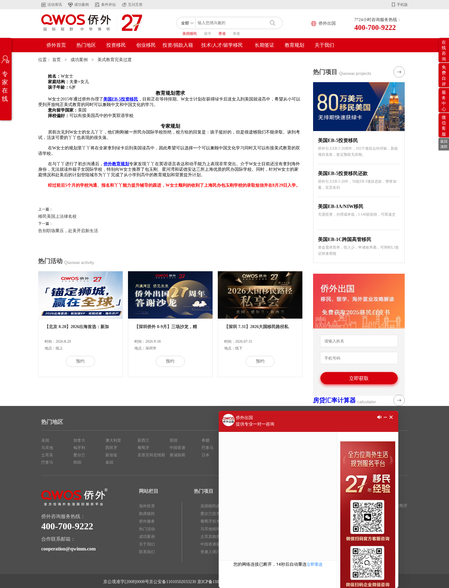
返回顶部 (443, 144)
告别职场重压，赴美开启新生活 (68, 230)
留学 (207, 33)
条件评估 (108, 4)
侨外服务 (147, 521)
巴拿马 (47, 462)
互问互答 (135, 4)
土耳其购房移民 (214, 536)
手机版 (402, 4)
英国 (173, 440)
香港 (222, 33)
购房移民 (147, 513)
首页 (56, 59)
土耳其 (47, 455)
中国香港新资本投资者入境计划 (216, 548)
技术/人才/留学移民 (222, 45)
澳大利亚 (113, 440)
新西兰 (143, 440)
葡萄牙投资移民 (214, 521)
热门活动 (147, 529)
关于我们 (324, 45)
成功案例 (81, 4)
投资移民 (116, 45)
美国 (45, 440)
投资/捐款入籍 (177, 45)
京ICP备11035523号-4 (217, 581)
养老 (236, 33)
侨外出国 (327, 23)
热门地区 (86, 45)
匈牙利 (79, 447)
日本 (206, 455)
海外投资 (147, 506)
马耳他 (47, 447)
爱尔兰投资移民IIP (216, 513)
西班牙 (111, 447)
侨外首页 (56, 45)
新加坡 (111, 455)
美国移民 (189, 33)
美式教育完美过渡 (114, 59)
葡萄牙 (143, 447)
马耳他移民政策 (214, 529)
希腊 (206, 440)
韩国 (77, 462)
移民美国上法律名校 (57, 216)
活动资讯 (54, 4)
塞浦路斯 (177, 455)
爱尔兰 (79, 455)
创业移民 (146, 45)
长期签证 (264, 45)
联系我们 (147, 552)
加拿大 (79, 440)
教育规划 (294, 45)
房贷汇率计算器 (334, 400)
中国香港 (177, 447)
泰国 (109, 462)
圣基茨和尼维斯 (151, 455)
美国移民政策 (212, 506)
